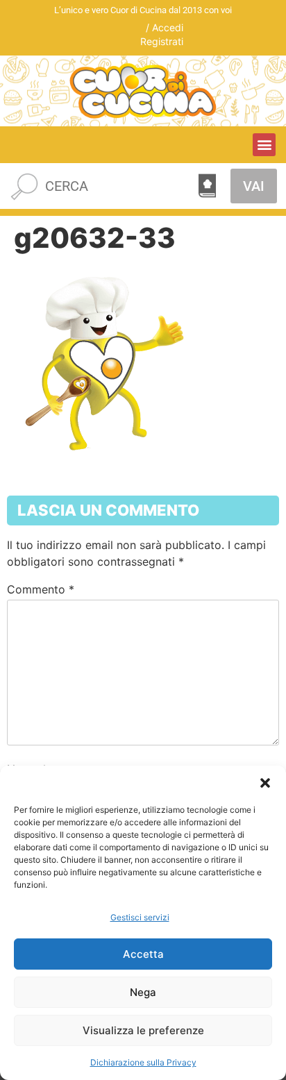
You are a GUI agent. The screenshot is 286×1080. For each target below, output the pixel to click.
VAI (253, 186)
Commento (40, 589)
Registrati (161, 41)
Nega (143, 992)
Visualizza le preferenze (143, 1030)
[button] (265, 783)
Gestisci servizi (139, 917)
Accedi (167, 27)
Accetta (143, 954)
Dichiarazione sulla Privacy (143, 1062)
